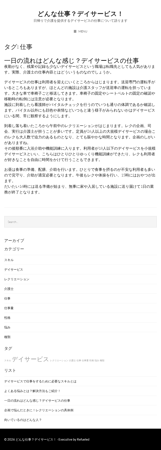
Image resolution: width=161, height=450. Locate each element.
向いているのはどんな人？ (23, 420)
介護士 (9, 289)
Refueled (83, 439)
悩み (7, 327)
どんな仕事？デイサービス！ (81, 13)
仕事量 (9, 308)
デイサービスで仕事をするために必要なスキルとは (40, 381)
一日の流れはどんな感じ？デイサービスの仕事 (71, 60)
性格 (7, 317)
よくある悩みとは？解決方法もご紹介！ (32, 391)
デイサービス (13, 269)
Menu (82, 31)
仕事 (7, 298)
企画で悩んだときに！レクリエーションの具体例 (38, 410)
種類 (7, 337)
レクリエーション (16, 279)
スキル (9, 260)
